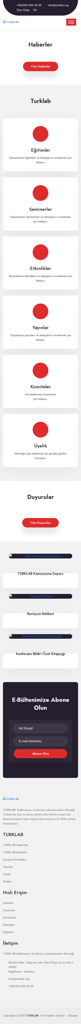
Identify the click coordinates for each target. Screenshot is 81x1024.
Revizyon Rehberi (40, 613)
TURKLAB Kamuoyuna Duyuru (40, 573)
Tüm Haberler (40, 66)
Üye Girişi (23, 10)
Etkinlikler (40, 249)
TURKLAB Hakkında (15, 845)
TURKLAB (32, 1015)
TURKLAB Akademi (15, 852)
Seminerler (40, 190)
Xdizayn (73, 1015)
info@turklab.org (58, 5)
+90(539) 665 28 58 (29, 5)
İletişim (7, 881)
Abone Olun (40, 753)
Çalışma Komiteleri (14, 859)
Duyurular (9, 910)
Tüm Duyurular (40, 523)
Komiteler (40, 367)
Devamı (40, 155)
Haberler (8, 903)
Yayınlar (40, 308)
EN (35, 10)
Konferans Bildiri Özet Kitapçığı (40, 654)
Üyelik (40, 426)
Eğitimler (40, 131)
